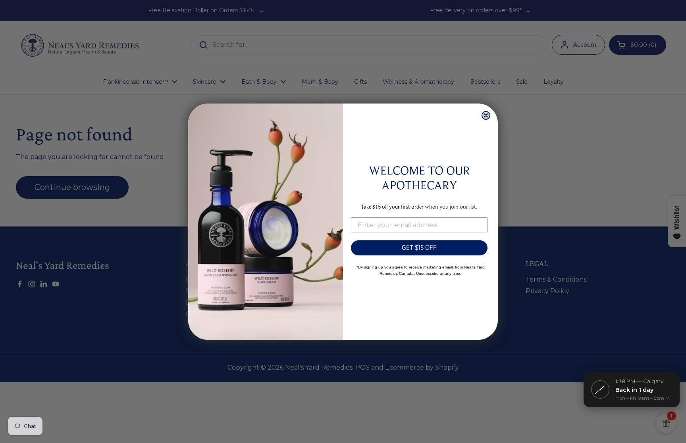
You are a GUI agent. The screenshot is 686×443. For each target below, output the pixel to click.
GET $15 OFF (419, 248)
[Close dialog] (486, 115)
